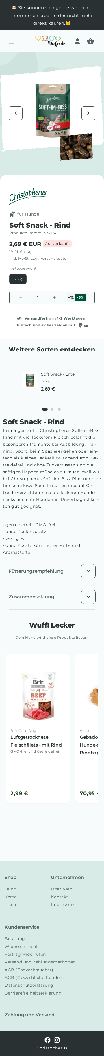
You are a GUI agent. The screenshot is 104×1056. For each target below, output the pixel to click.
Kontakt (59, 896)
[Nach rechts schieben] (88, 113)
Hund (10, 889)
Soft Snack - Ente (57, 374)
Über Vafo (61, 889)
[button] (11, 41)
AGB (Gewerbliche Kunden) (34, 977)
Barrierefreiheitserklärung (33, 993)
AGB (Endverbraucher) (29, 969)
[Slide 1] (45, 409)
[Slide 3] (59, 409)
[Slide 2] (52, 409)
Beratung (15, 938)
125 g (20, 280)
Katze (11, 896)
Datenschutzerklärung (29, 985)
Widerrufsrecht (21, 946)
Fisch (10, 904)
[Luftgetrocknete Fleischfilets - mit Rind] (38, 728)
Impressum (63, 904)
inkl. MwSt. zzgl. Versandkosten (39, 258)
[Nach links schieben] (16, 113)
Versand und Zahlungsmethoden (40, 962)
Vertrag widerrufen (25, 954)
